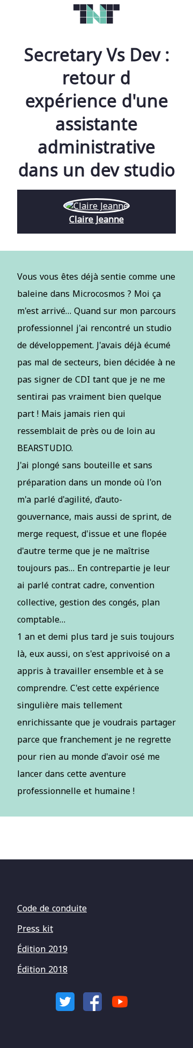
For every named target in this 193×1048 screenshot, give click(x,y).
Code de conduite (52, 908)
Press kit (35, 928)
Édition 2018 (42, 969)
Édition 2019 (42, 949)
